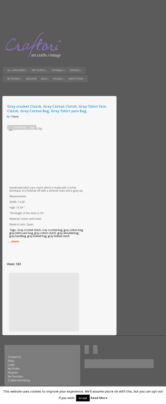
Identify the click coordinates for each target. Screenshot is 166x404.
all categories (17, 70)
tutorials (58, 70)
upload (58, 78)
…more (13, 241)
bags (32, 127)
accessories (19, 127)
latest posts (76, 78)
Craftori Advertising (19, 380)
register (31, 78)
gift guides (39, 70)
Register (13, 372)
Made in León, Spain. (22, 224)
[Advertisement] (43, 302)
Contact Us (14, 357)
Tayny (15, 116)
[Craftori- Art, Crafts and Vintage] (34, 61)
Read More (99, 398)
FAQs (45, 78)
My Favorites (15, 376)
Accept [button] (83, 398)
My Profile (14, 78)
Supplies (75, 70)
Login (11, 364)
